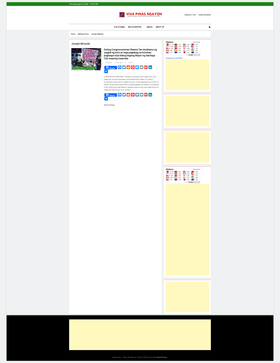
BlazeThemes (162, 357)
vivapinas (108, 62)
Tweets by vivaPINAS (173, 58)
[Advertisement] (184, 74)
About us (160, 27)
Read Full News (109, 105)
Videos (149, 27)
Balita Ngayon (134, 27)
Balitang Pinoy (78, 68)
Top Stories (119, 27)
